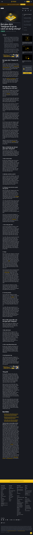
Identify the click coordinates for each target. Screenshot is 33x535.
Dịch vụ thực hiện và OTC (28, 490)
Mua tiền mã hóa (11, 488)
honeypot (14, 219)
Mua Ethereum (19, 513)
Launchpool (10, 495)
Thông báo (2, 489)
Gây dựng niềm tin (3, 496)
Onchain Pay (18, 493)
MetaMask (14, 141)
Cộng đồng (2, 498)
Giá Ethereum (18, 501)
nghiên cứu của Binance (11, 78)
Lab (17, 492)
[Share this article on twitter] (22, 10)
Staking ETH (10, 497)
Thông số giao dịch (27, 506)
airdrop (12, 296)
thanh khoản (7, 272)
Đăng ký (28, 1)
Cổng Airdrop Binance (28, 507)
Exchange (10, 487)
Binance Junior (11, 491)
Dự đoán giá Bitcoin (19, 504)
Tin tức (2, 490)
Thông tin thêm (3, 487)
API (25, 504)
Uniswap (8, 93)
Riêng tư (2, 495)
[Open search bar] (24, 1)
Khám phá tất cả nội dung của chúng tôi (16, 481)
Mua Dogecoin (19, 512)
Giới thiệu (26, 488)
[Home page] (13, 1)
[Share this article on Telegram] (28, 10)
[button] (31, 1)
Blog (1, 497)
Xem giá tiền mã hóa (19, 499)
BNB (25, 489)
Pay (9, 489)
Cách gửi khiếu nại (27, 510)
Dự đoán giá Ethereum (20, 505)
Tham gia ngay (23, 4)
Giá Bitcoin (18, 500)
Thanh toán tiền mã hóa (12, 490)
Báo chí (2, 491)
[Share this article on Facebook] (25, 10)
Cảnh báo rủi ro (10, 458)
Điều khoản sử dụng (10, 530)
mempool (17, 196)
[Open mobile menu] (31, 1)
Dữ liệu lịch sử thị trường (28, 491)
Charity (10, 500)
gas (9, 260)
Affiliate (26, 487)
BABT (9, 498)
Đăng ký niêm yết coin (20, 489)
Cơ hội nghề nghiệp (3, 488)
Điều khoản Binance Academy (21, 530)
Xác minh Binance (27, 505)
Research (10, 499)
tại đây (11, 444)
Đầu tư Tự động (11, 496)
